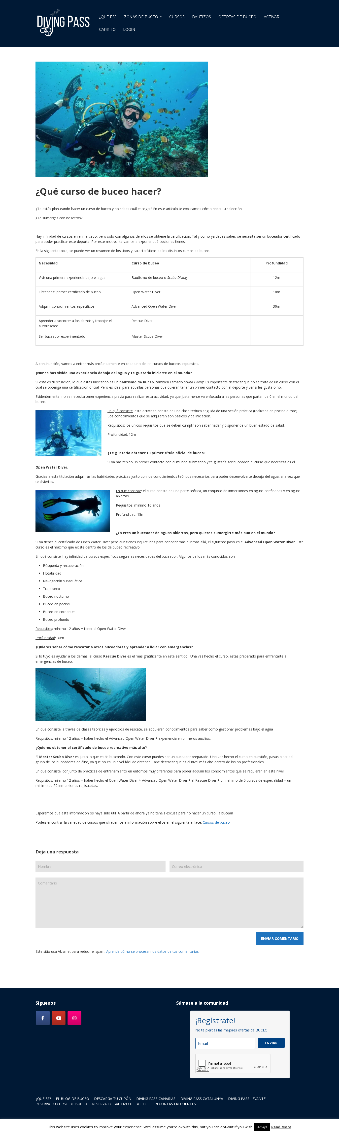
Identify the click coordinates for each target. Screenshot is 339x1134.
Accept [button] (262, 1127)
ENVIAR (271, 1042)
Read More (281, 1126)
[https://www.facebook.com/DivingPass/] (43, 1018)
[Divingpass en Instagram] (74, 1018)
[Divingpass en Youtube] (59, 1018)
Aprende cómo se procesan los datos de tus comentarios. (153, 951)
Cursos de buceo (216, 822)
